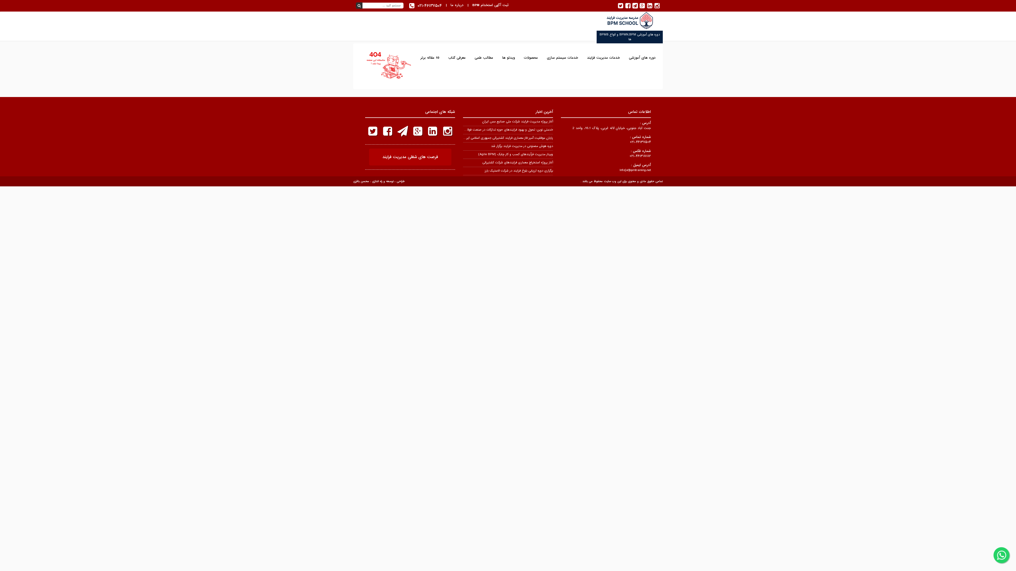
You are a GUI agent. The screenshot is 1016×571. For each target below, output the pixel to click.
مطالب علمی (484, 57)
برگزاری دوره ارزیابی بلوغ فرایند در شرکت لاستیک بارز (519, 170)
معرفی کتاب (457, 57)
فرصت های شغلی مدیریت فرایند (410, 157)
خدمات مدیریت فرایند (603, 57)
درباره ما (457, 5)
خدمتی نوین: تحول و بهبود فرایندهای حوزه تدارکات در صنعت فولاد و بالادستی (502, 129)
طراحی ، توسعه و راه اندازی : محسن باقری (379, 181)
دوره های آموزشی (642, 57)
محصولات (531, 57)
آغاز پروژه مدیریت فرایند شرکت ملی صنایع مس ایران (517, 121)
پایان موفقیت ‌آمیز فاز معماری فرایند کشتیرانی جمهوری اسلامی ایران (508, 138)
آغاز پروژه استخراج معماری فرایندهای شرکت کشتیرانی (517, 162)
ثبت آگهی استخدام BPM (490, 5)
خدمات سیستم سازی (562, 57)
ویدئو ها (508, 57)
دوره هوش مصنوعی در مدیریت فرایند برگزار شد (522, 146)
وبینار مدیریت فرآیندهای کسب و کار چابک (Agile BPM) (515, 154)
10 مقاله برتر (429, 57)
